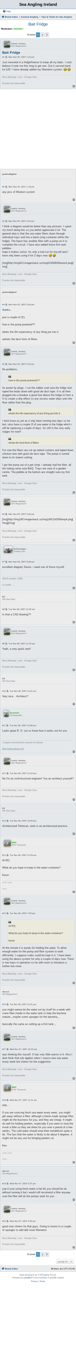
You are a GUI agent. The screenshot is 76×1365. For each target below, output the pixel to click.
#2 (3, 187)
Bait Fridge (38, 24)
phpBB (27, 1278)
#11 (4, 725)
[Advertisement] (38, 129)
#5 (3, 364)
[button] (47, 34)
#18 (4, 1100)
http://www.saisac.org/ (13, 748)
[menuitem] (7, 11)
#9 (3, 643)
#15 (4, 913)
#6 (3, 514)
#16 (4, 1004)
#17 (4, 1049)
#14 (4, 855)
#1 (3, 57)
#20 (4, 1221)
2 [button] (42, 35)
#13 (4, 821)
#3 (3, 221)
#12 (4, 773)
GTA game (44, 1275)
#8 (3, 609)
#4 (3, 304)
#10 (4, 691)
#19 (4, 1183)
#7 (3, 562)
